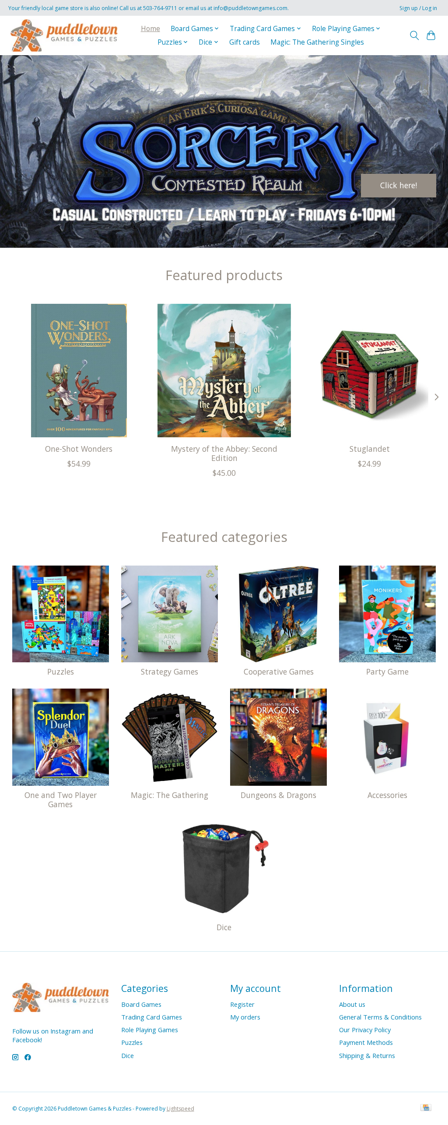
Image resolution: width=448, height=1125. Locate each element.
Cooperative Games (279, 671)
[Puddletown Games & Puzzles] (64, 35)
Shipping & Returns (367, 1055)
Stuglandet (369, 448)
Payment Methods (366, 1042)
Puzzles (60, 671)
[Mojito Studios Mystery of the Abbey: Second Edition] (224, 370)
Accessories (387, 795)
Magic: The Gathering (169, 795)
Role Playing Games (149, 1029)
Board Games (141, 1004)
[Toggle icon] (414, 35)
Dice (224, 927)
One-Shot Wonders (78, 448)
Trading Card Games (151, 1016)
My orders (245, 1016)
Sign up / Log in (418, 8)
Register (242, 1004)
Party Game (387, 671)
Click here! (398, 185)
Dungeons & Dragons (278, 795)
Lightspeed (180, 1108)
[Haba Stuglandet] (369, 370)
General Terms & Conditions (380, 1016)
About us (352, 1004)
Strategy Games (169, 671)
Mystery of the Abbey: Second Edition (224, 453)
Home (150, 28)
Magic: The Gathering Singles (317, 42)
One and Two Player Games (60, 799)
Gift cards (244, 42)
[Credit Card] (425, 1108)
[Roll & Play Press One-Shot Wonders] (79, 370)
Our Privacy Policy (365, 1029)
